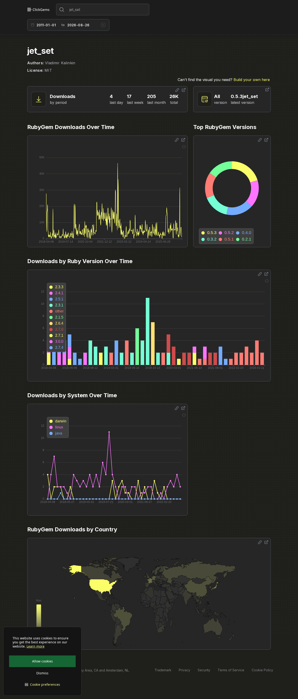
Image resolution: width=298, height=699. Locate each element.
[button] (42, 684)
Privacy (184, 670)
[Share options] (177, 90)
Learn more (35, 646)
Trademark (163, 670)
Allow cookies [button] (42, 661)
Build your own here (252, 79)
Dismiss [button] (42, 673)
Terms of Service (231, 670)
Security (204, 670)
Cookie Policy (262, 670)
